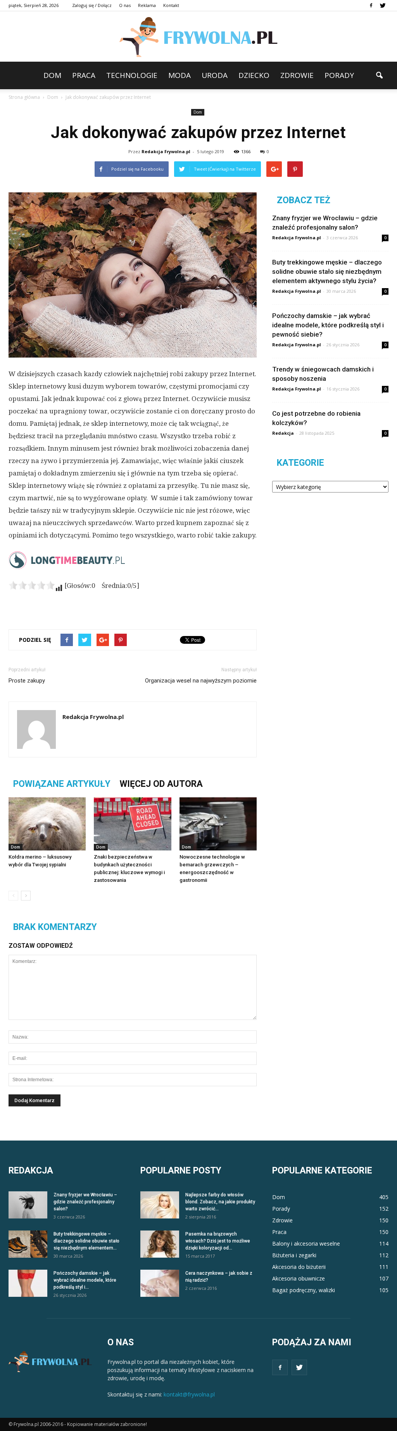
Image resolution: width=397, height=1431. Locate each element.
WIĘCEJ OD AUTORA (161, 784)
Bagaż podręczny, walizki (303, 1290)
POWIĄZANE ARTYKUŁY (61, 784)
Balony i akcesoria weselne (306, 1243)
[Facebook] (371, 5)
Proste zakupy (27, 680)
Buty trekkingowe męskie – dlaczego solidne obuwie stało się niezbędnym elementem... (86, 1241)
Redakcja (283, 433)
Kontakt (171, 5)
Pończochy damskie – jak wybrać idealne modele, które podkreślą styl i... (85, 1280)
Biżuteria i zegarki (294, 1255)
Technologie (131, 75)
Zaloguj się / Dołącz (92, 5)
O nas (125, 5)
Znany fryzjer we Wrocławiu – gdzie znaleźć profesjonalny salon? (85, 1202)
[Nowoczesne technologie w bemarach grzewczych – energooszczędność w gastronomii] (218, 823)
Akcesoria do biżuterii (299, 1266)
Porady (339, 75)
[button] (379, 75)
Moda (179, 75)
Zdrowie (297, 75)
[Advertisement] (132, 603)
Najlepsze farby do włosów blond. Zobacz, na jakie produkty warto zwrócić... (220, 1202)
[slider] (32, 585)
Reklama (147, 5)
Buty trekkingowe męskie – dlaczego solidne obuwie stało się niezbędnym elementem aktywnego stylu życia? (327, 271)
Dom (52, 75)
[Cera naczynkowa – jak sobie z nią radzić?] (159, 1283)
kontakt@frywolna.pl (189, 1394)
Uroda (215, 75)
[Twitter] (382, 5)
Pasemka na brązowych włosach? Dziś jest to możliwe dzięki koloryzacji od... (217, 1241)
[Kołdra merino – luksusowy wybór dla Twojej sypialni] (47, 823)
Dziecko (253, 75)
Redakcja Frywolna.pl (166, 151)
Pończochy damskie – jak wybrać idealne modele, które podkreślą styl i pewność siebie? (328, 325)
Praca (83, 75)
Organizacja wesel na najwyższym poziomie (201, 680)
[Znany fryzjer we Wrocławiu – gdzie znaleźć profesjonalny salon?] (28, 1204)
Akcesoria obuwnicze (298, 1278)
